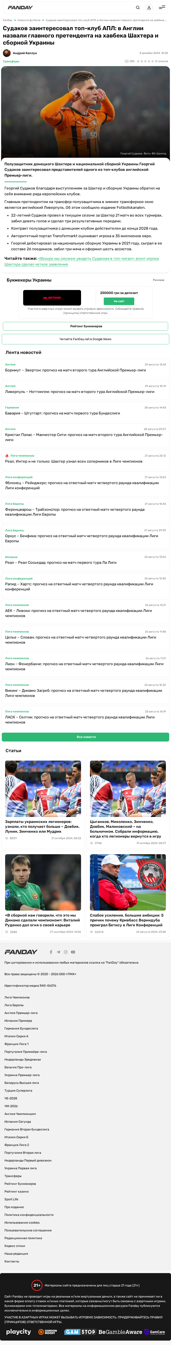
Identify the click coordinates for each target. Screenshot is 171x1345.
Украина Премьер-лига (22, 1075)
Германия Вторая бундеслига (26, 1129)
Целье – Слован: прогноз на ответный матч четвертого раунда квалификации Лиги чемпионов (80, 640)
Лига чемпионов (22, 455)
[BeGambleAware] (120, 1332)
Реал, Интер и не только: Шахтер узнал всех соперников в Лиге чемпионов (73, 461)
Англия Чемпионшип (20, 1114)
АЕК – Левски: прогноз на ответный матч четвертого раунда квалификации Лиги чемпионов (78, 613)
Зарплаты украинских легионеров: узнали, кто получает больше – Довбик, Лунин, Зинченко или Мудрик (42, 826)
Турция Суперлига (18, 1091)
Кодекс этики (14, 1246)
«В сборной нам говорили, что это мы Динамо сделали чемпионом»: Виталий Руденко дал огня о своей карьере (42, 920)
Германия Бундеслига (21, 1028)
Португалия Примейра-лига (25, 1052)
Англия (10, 364)
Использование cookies (22, 1223)
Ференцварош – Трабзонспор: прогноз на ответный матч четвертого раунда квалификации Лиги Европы (75, 512)
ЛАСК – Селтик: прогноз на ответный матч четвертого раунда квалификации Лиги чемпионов (80, 719)
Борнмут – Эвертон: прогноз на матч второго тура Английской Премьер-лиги (75, 370)
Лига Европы (14, 503)
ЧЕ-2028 (10, 1098)
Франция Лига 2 (16, 1145)
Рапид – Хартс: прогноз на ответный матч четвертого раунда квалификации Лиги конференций (79, 586)
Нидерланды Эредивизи (22, 1059)
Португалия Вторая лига (22, 1153)
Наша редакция (16, 1254)
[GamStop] (80, 1332)
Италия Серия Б (16, 1137)
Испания (11, 557)
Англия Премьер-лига (21, 1013)
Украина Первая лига (20, 1168)
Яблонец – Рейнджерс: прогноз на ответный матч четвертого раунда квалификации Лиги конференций (82, 485)
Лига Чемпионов (17, 997)
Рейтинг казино (16, 1191)
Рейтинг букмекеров (86, 326)
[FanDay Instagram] (66, 952)
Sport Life (11, 1199)
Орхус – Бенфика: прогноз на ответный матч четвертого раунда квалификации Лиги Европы (81, 538)
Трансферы (11, 61)
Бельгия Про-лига (18, 1067)
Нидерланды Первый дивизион (28, 1160)
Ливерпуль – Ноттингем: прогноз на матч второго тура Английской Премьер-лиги (79, 391)
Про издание (14, 1207)
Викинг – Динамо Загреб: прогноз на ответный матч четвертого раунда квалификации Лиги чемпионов (83, 693)
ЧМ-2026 (11, 1106)
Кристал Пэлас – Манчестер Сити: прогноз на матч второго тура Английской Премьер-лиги (84, 437)
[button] (138, 7)
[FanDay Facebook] (51, 952)
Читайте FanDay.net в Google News (85, 339)
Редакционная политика (23, 1238)
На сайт (119, 301)
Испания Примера (18, 1021)
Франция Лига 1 (16, 1044)
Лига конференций (19, 477)
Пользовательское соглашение (28, 1230)
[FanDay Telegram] (58, 952)
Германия (12, 407)
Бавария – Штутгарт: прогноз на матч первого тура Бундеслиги (62, 413)
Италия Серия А (16, 1036)
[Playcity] (18, 1332)
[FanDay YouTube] (73, 952)
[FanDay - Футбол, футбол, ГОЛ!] (20, 7)
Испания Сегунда (17, 1122)
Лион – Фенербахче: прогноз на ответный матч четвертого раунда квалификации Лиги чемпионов (84, 666)
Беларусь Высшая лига (21, 1083)
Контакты (11, 1261)
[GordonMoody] (47, 1332)
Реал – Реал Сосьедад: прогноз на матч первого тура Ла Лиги (60, 562)
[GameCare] (155, 1332)
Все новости (86, 737)
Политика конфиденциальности (29, 1215)
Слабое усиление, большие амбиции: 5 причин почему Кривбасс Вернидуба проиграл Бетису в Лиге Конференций (127, 920)
